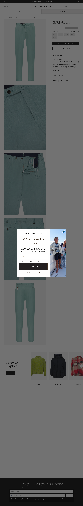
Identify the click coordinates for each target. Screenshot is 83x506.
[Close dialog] (63, 231)
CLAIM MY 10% (33, 266)
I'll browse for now (33, 273)
